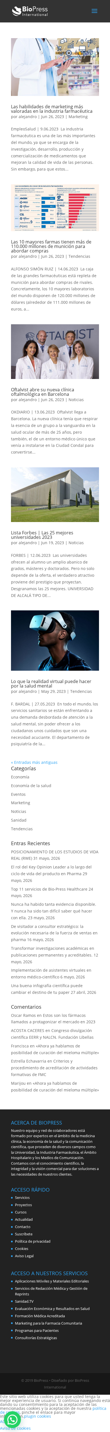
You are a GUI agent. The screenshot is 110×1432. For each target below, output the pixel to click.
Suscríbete (23, 1233)
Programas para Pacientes (37, 1330)
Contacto (22, 1226)
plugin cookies (37, 1416)
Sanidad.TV (24, 1301)
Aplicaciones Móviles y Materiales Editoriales (52, 1281)
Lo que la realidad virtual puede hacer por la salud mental (51, 683)
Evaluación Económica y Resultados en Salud (52, 1308)
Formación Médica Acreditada (40, 1315)
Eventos (18, 794)
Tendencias (79, 256)
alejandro (28, 116)
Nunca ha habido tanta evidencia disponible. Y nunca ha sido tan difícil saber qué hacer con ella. (53, 911)
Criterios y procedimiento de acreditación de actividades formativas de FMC (54, 1067)
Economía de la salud (31, 785)
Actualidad (24, 1219)
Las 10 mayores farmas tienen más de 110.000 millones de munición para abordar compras (51, 246)
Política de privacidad (32, 1241)
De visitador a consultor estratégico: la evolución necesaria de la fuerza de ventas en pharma (54, 933)
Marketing (78, 116)
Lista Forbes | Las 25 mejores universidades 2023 (42, 535)
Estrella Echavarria (28, 1061)
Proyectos (23, 1204)
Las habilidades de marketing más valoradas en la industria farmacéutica (52, 109)
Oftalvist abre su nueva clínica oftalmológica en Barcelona (42, 392)
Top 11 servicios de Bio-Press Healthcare (49, 889)
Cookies (21, 1248)
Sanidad (19, 820)
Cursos (21, 1212)
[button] (12, 1419)
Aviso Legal (24, 1255)
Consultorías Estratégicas (36, 1337)
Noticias (76, 399)
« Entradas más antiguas (34, 762)
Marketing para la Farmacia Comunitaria (48, 1323)
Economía (20, 777)
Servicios (22, 1197)
